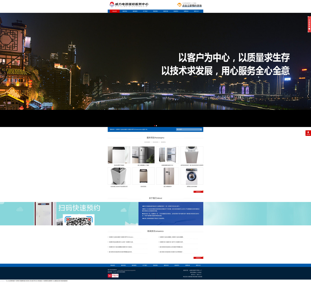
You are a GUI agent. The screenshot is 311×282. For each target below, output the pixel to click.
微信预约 (155, 11)
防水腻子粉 (33, 280)
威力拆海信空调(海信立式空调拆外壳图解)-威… (172, 247)
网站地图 (195, 276)
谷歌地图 (190, 276)
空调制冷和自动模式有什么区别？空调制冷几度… (121, 242)
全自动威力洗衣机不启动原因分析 (119, 186)
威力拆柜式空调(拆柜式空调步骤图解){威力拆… (121, 252)
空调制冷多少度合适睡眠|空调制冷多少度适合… (121, 247)
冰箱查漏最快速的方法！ (167, 165)
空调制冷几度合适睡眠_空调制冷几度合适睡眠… (172, 237)
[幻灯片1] (155, 109)
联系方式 (196, 11)
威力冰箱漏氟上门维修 (143, 165)
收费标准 (186, 11)
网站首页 (114, 11)
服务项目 (125, 11)
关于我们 (145, 11)
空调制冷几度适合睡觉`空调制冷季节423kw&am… (121, 237)
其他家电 (163, 142)
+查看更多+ (198, 191)
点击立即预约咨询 (192, 5)
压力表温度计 (39, 280)
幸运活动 (185, 276)
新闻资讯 (176, 11)
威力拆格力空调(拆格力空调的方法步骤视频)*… (172, 252)
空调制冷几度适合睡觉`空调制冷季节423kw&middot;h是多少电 (131, 129)
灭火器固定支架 (56, 280)
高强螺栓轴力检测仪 (24, 280)
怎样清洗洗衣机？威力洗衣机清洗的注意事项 (192, 165)
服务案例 (135, 11)
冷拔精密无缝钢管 (47, 280)
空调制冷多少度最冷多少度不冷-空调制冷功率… (172, 242)
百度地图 (200, 276)
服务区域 (165, 11)
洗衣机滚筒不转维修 (119, 165)
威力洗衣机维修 (121, 272)
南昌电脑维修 (64, 280)
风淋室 (17, 280)
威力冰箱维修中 (168, 186)
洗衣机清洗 (155, 142)
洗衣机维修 (147, 142)
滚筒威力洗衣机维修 (192, 186)
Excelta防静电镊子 (10, 280)
